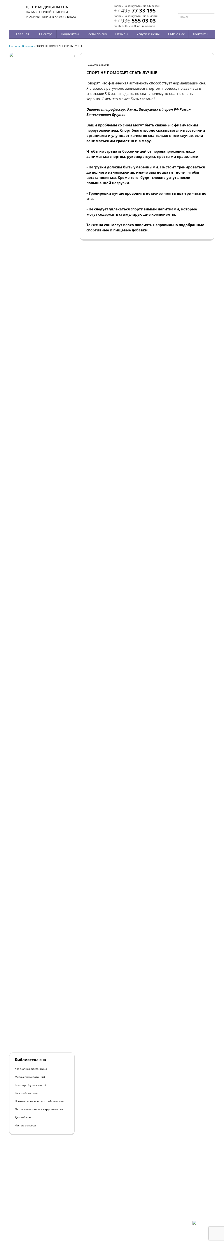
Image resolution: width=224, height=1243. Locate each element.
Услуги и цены (148, 34)
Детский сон (23, 1117)
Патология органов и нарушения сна (39, 1109)
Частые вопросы (25, 1125)
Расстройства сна (26, 1093)
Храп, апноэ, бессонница (31, 1069)
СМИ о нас (176, 34)
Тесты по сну (97, 34)
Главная (22, 34)
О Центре (44, 34)
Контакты (200, 34)
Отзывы (121, 34)
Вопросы (27, 46)
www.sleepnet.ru (39, 1199)
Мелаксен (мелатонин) (30, 1077)
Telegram (206, 8)
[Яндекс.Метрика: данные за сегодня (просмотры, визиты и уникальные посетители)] (203, 1225)
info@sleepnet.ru (36, 1203)
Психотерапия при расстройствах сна (39, 1101)
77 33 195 (135, 10)
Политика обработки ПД (40, 1210)
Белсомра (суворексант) (30, 1085)
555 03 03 (135, 20)
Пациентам (70, 34)
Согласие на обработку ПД (42, 1213)
